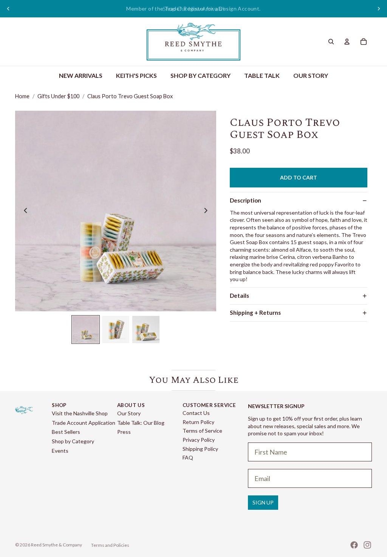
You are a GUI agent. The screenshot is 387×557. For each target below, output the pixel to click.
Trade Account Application (83, 422)
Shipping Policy (200, 449)
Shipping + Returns (255, 312)
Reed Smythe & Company (56, 545)
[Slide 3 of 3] (145, 329)
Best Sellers (66, 432)
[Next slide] (378, 8)
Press (124, 432)
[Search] (331, 41)
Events (60, 450)
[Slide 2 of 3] (115, 329)
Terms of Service (202, 430)
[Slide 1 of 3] (85, 329)
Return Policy (198, 422)
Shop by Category (73, 441)
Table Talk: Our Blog (140, 422)
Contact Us (196, 413)
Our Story (129, 413)
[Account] (347, 41)
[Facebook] (354, 544)
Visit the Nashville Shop (80, 413)
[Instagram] (367, 544)
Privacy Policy (199, 439)
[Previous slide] (8, 8)
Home (22, 96)
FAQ (188, 457)
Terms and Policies (110, 545)
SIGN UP (263, 502)
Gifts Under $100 (58, 96)
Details (239, 295)
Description (245, 200)
